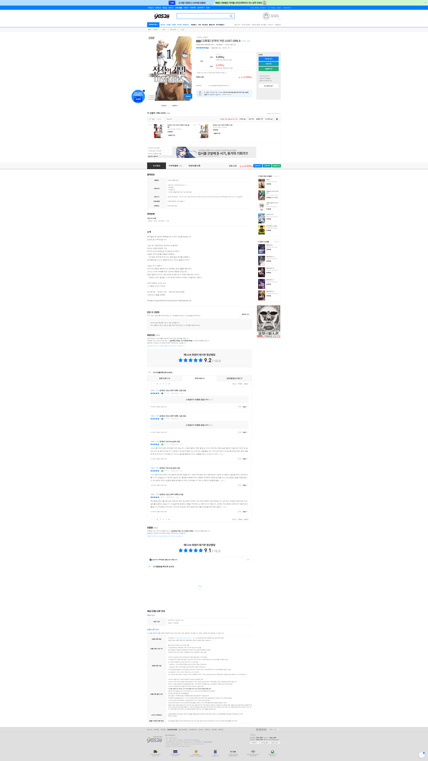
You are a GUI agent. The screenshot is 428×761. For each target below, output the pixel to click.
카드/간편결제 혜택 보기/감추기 (229, 86)
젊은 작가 (237, 25)
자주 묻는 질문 (265, 743)
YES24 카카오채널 (257, 729)
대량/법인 (278, 25)
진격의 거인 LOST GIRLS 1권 (222, 125)
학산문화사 (219, 44)
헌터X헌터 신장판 (271, 226)
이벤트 (174, 25)
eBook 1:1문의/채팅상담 (271, 739)
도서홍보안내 (193, 729)
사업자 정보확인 (207, 742)
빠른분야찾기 (153, 24)
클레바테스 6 (270, 291)
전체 (153, 119)
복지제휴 (214, 729)
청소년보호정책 (183, 729)
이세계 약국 (269, 214)
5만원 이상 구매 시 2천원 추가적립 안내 (226, 73)
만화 (163, 29)
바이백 (179, 25)
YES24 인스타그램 (265, 729)
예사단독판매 (246, 25)
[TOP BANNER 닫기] (425, 3)
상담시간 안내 (275, 743)
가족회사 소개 (274, 729)
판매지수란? (231, 48)
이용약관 (162, 729)
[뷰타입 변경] (277, 119)
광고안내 (200, 729)
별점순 (246, 384)
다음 (166, 383)
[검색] (231, 16)
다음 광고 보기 (280, 19)
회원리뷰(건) (216, 48)
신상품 (168, 25)
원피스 (268, 179)
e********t (166, 393)
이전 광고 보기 (278, 19)
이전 (154, 383)
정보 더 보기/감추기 (210, 48)
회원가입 (257, 7)
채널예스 (194, 25)
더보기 (276, 176)
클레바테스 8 (270, 268)
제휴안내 (207, 729)
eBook (155, 29)
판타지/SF (173, 29)
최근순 (234, 384)
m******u (166, 444)
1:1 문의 (192, 638)
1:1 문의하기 (255, 743)
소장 (182, 29)
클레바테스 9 (270, 256)
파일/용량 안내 (184, 201)
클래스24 (212, 25)
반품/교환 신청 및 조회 (183, 638)
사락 (199, 25)
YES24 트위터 (262, 729)
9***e (163, 497)
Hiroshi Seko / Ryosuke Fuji (204, 44)
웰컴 (149, 29)
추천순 (240, 384)
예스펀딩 (205, 25)
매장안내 (185, 25)
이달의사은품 (255, 25)
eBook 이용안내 (271, 76)
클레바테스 (269, 245)
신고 (181, 393)
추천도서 (271, 25)
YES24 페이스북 (260, 729)
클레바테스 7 (270, 280)
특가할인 (264, 25)
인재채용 (156, 729)
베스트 (163, 25)
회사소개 (149, 729)
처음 (151, 383)
